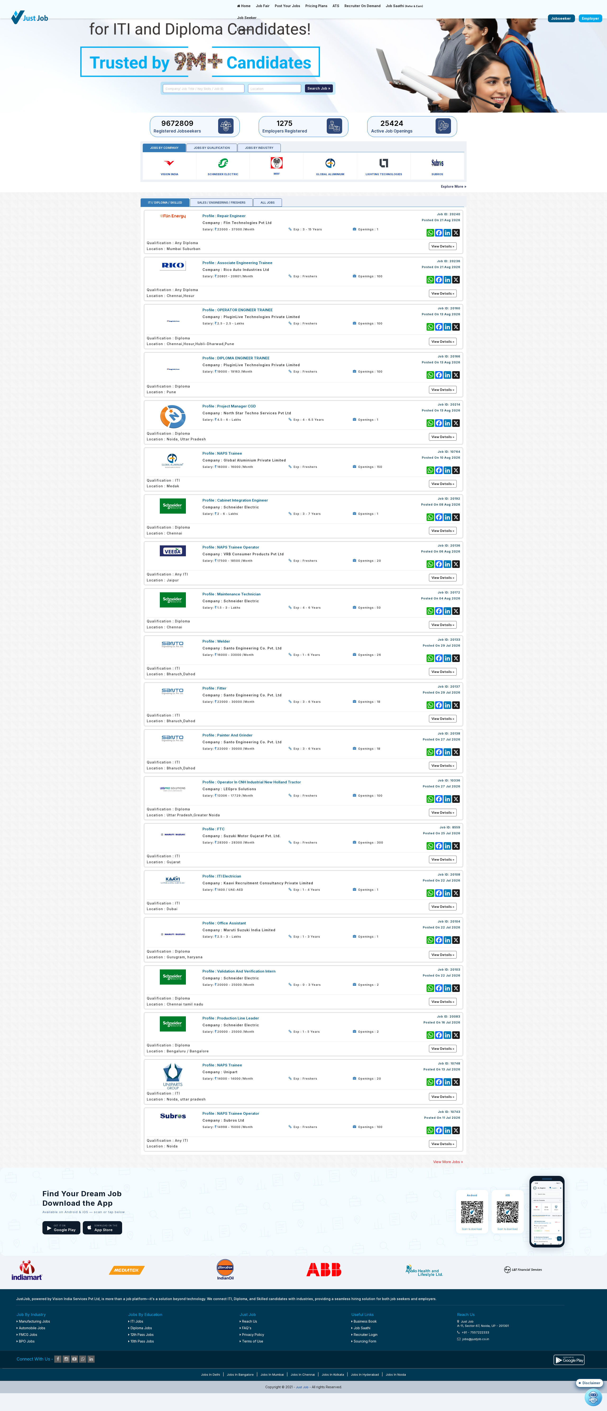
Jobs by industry (259, 148)
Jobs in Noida (396, 1374)
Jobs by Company (164, 148)
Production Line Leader (238, 1018)
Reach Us (249, 1321)
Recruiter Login (365, 1335)
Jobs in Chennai (303, 1374)
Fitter (221, 688)
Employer (245, 29)
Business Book (365, 1321)
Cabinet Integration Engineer (242, 500)
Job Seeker (247, 18)
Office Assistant (231, 923)
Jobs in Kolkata (333, 1374)
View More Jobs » (448, 1162)
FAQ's (246, 1328)
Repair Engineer (231, 216)
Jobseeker (561, 18)
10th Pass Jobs (142, 1341)
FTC (221, 829)
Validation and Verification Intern (246, 971)
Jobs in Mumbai (272, 1374)
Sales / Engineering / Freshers (221, 202)
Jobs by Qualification (212, 148)
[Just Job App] (569, 1359)
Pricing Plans (316, 6)
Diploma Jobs (141, 1328)
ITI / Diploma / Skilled (165, 202)
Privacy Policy (253, 1335)
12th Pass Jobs (142, 1335)
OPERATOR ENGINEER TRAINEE (245, 310)
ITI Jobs (137, 1321)
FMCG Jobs (28, 1335)
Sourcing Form (365, 1341)
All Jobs (268, 202)
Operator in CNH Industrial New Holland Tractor (259, 782)
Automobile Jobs (32, 1328)
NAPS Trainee (229, 453)
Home (245, 6)
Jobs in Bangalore (240, 1374)
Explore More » (453, 186)
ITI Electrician (229, 876)
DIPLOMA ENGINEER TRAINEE (243, 358)
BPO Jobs (27, 1341)
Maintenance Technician (239, 594)
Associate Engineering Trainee (244, 262)
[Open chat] (593, 1397)
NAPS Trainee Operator (238, 547)
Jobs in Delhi (210, 1374)
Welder (223, 641)
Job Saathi (404, 6)
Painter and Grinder (235, 735)
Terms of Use (252, 1341)
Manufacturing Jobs (34, 1321)
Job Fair (263, 6)
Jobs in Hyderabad (365, 1374)
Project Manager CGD (236, 406)
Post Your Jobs (287, 6)
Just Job (302, 1387)
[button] (589, 1383)
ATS (336, 6)
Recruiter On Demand (363, 6)
